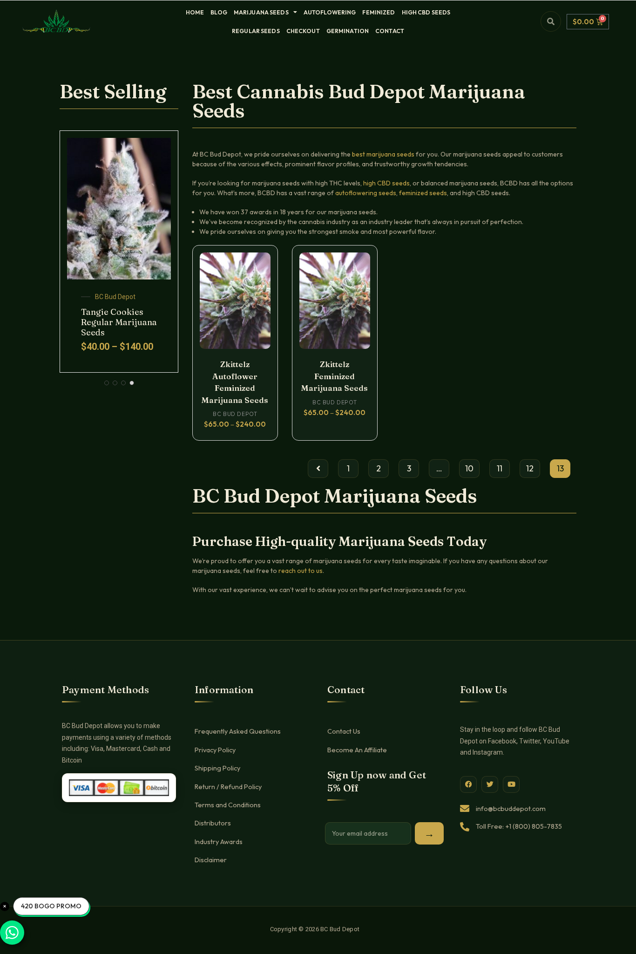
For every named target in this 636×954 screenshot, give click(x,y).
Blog (218, 12)
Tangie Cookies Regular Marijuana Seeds (119, 322)
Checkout (303, 30)
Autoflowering (330, 12)
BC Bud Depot (115, 296)
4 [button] (131, 383)
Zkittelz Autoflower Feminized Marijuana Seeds (235, 382)
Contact (389, 30)
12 (530, 468)
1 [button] (106, 383)
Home (195, 12)
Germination (347, 30)
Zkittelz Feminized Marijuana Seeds (334, 376)
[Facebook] (468, 784)
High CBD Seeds (426, 12)
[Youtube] (511, 784)
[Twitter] (489, 784)
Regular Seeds (256, 30)
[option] (119, 251)
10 (469, 468)
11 (499, 468)
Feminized (378, 12)
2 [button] (115, 383)
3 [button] (123, 383)
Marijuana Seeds (261, 12)
